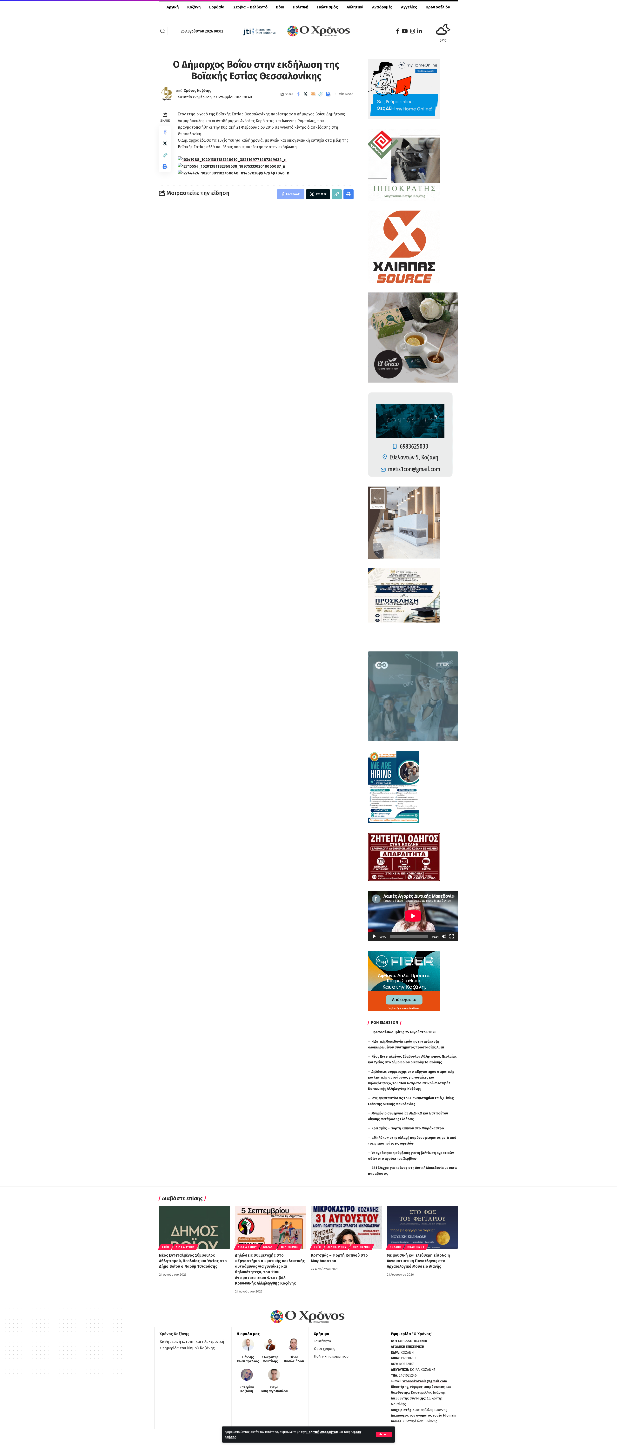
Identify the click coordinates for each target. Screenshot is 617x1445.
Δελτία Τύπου (185, 1247)
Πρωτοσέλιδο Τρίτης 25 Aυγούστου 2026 (403, 1032)
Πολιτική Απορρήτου (322, 1432)
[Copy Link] (320, 94)
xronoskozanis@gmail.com (424, 1381)
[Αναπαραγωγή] (374, 936)
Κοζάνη (268, 1247)
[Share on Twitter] (305, 94)
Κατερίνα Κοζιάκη (247, 1389)
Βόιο (165, 1247)
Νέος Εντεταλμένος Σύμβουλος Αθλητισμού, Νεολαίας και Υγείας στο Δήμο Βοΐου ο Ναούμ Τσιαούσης (193, 1261)
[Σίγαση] (444, 936)
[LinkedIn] (419, 31)
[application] (413, 916)
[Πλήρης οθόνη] (451, 936)
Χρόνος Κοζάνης (197, 90)
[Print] (328, 94)
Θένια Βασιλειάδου (294, 1359)
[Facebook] (398, 31)
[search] (162, 31)
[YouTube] (405, 31)
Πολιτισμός (289, 1247)
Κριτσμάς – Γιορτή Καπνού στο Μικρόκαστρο (407, 1128)
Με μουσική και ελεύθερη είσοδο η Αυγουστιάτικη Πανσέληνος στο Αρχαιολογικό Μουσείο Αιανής (418, 1261)
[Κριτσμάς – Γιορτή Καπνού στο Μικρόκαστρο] (346, 1227)
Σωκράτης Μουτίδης (270, 1359)
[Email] (313, 94)
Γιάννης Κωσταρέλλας (248, 1359)
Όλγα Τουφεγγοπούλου (274, 1389)
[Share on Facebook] (298, 94)
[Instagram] (412, 31)
